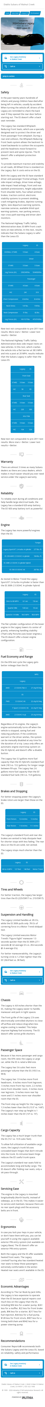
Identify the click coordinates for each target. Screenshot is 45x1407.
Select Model (15, 13)
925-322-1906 (29, 1386)
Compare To (24, 13)
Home (7, 13)
